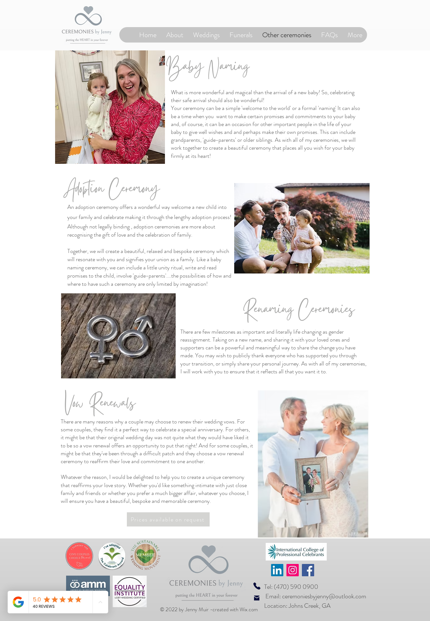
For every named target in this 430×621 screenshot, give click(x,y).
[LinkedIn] (277, 570)
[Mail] (256, 598)
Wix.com (249, 609)
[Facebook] (308, 570)
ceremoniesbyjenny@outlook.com (324, 596)
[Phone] (257, 585)
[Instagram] (292, 570)
